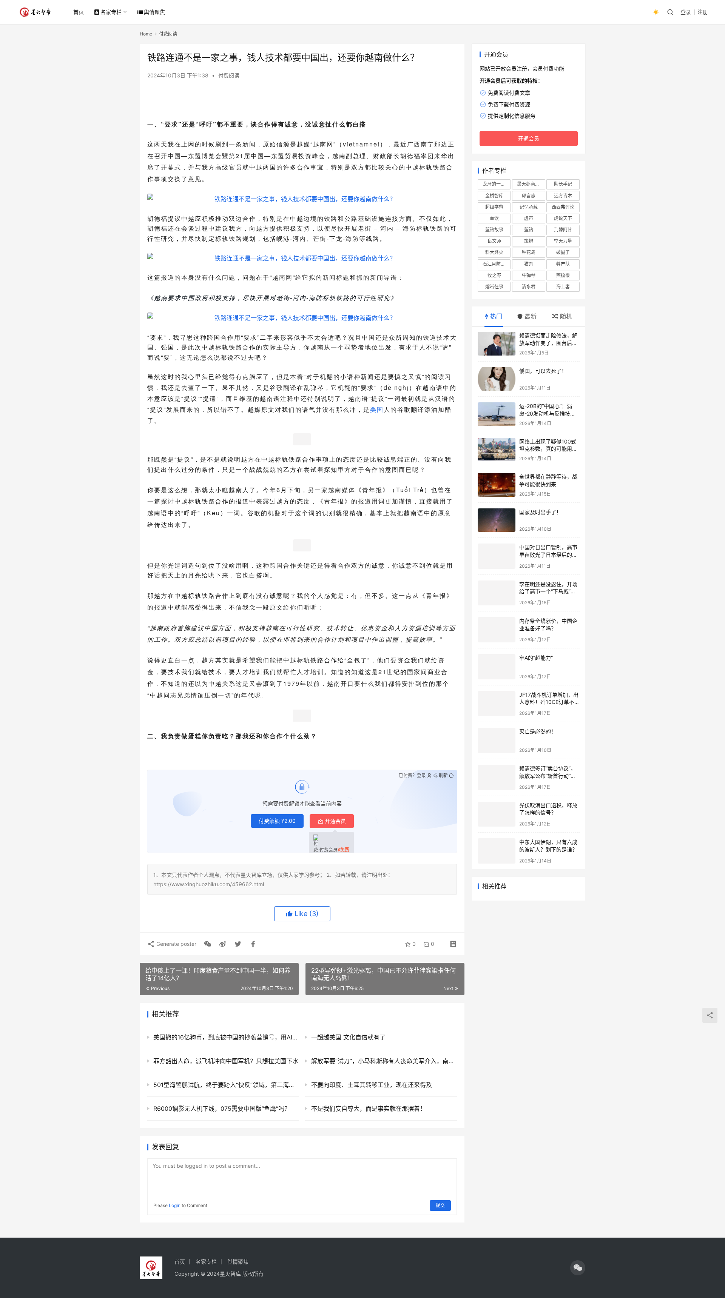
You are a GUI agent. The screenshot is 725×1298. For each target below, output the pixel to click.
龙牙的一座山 (496, 184)
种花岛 (528, 252)
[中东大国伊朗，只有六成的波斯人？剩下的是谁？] (496, 851)
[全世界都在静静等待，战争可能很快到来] (496, 485)
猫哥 (528, 264)
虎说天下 (563, 218)
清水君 (528, 286)
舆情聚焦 (154, 12)
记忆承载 (529, 207)
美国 (377, 409)
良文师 (494, 241)
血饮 (494, 218)
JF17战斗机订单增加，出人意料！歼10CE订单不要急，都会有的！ (549, 702)
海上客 (563, 286)
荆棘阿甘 (563, 230)
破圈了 (563, 252)
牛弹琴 (528, 275)
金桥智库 (494, 196)
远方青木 (563, 196)
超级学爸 (494, 207)
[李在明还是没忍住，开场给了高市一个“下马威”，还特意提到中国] (496, 593)
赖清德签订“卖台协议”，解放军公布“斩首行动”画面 (547, 775)
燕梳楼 (563, 275)
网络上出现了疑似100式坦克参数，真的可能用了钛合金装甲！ (548, 448)
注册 (702, 12)
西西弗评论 (563, 207)
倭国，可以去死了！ (543, 371)
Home (146, 34)
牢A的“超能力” (536, 657)
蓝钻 (528, 230)
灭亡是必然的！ (537, 731)
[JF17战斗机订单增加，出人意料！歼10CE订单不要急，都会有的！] (496, 703)
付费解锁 (277, 821)
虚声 (528, 218)
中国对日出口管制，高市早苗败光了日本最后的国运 (548, 554)
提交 (440, 1205)
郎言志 (528, 196)
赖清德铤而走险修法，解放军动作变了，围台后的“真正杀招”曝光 (548, 342)
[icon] (577, 1267)
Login (174, 1205)
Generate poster (175, 944)
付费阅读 (228, 75)
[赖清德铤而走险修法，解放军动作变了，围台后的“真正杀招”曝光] (496, 344)
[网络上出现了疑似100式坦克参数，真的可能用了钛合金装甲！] (496, 450)
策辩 (528, 241)
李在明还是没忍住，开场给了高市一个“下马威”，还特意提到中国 (548, 591)
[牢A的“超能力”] (496, 666)
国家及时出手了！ (540, 512)
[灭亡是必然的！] (496, 740)
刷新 (443, 775)
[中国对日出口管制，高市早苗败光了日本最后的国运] (496, 556)
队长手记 (563, 184)
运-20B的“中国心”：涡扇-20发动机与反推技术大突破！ (547, 413)
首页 (78, 12)
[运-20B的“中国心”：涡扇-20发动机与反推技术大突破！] (496, 414)
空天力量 (563, 241)
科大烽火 (494, 252)
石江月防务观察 (497, 264)
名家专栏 (111, 12)
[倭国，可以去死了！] (496, 379)
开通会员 (335, 821)
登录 (685, 12)
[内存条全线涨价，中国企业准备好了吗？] (496, 629)
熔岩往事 (494, 286)
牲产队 (563, 264)
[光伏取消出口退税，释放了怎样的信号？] (496, 814)
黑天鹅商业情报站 (531, 184)
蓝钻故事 (494, 230)
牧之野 (494, 275)
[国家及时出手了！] (496, 520)
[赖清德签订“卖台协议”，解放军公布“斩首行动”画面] (496, 777)
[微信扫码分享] (207, 944)
